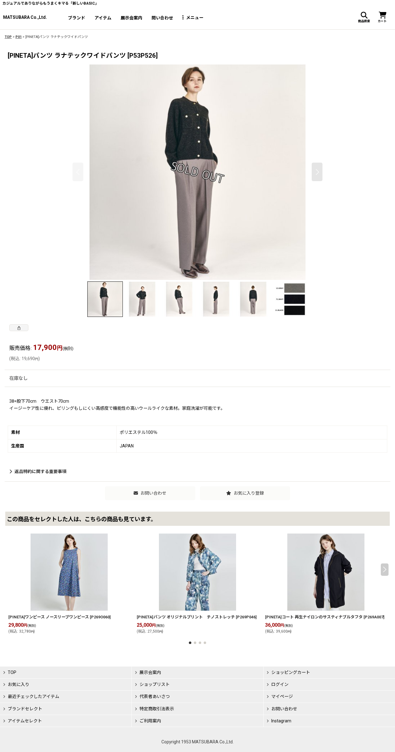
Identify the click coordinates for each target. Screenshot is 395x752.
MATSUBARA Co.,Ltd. (25, 17)
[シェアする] (18, 327)
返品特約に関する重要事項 (40, 471)
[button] (364, 17)
